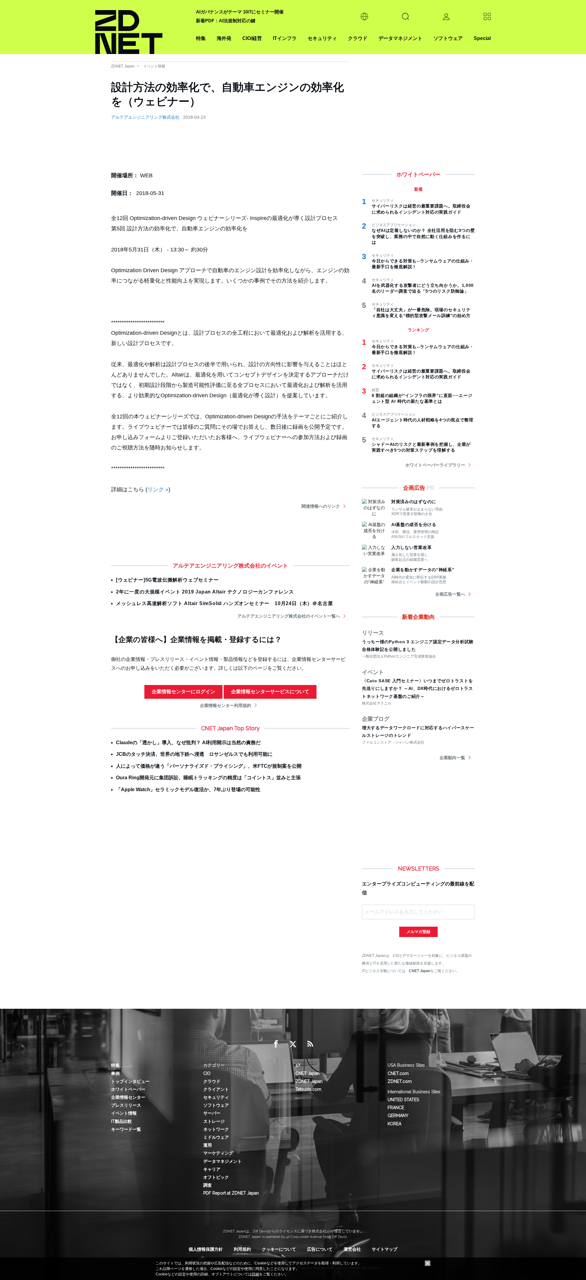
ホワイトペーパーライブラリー (435, 465)
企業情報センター (128, 1097)
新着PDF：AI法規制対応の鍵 (225, 20)
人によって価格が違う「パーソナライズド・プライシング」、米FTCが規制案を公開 (209, 766)
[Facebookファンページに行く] (276, 1044)
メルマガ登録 (418, 931)
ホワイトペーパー (128, 1089)
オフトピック (216, 1177)
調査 (207, 1185)
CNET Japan (419, 971)
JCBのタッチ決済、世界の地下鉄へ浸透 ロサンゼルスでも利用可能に (194, 754)
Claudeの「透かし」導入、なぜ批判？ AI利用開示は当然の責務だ (188, 742)
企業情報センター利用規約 (225, 705)
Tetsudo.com (308, 1089)
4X (298, 1065)
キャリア (211, 1169)
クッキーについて (279, 1249)
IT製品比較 (121, 1121)
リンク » (157, 489)
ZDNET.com (400, 1081)
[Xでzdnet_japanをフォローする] (293, 1044)
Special (482, 38)
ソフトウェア (448, 38)
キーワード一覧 (126, 1129)
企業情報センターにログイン (183, 691)
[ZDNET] (142, 27)
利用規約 (242, 1249)
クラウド (357, 38)
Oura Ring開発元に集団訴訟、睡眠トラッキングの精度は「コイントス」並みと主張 (208, 777)
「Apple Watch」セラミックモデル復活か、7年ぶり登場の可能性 (188, 789)
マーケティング (218, 1153)
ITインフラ (285, 38)
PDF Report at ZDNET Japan (231, 1193)
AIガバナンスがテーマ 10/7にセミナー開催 (240, 11)
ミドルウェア (216, 1137)
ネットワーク (216, 1129)
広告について (320, 1249)
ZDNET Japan (123, 66)
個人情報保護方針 (206, 1249)
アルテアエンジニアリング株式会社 (145, 117)
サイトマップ (384, 1249)
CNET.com (398, 1073)
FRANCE (396, 1107)
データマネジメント (400, 38)
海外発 (224, 38)
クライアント (216, 1089)
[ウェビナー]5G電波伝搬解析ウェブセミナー (167, 579)
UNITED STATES (403, 1099)
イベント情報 (154, 66)
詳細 (255, 1274)
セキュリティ (322, 38)
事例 (115, 1073)
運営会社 (352, 1249)
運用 (207, 1145)
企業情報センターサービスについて (270, 691)
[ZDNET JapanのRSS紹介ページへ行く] (310, 1044)
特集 (201, 38)
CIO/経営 (252, 38)
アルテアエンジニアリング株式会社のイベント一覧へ (288, 616)
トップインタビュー (130, 1081)
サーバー (211, 1113)
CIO (207, 1073)
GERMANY (398, 1115)
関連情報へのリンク (321, 506)
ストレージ (214, 1121)
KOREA (394, 1123)
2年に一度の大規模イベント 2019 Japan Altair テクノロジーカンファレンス (205, 591)
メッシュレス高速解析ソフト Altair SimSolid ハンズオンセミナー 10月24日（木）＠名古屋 (224, 603)
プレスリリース (126, 1105)
